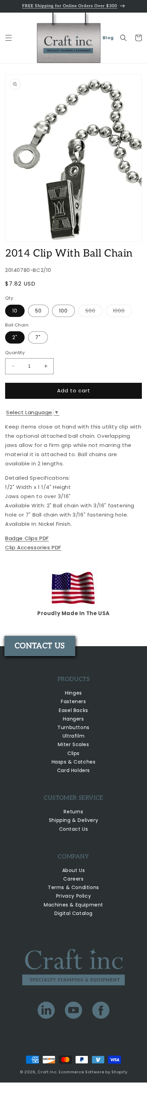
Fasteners (73, 701)
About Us (73, 870)
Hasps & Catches (74, 761)
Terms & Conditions (73, 887)
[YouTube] (73, 1011)
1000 (122, 312)
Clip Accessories (33, 547)
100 (63, 310)
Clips (73, 753)
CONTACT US (40, 645)
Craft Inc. (47, 1072)
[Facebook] (100, 1011)
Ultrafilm (73, 735)
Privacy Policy (73, 895)
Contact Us (73, 829)
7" (38, 337)
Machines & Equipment (73, 904)
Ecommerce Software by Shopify (93, 1072)
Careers (73, 878)
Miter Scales (73, 744)
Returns (73, 811)
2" (14, 337)
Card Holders (73, 770)
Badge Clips (27, 538)
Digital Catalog (73, 913)
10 (14, 310)
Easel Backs (73, 710)
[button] (8, 37)
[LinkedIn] (46, 1011)
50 (38, 310)
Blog (108, 38)
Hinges (73, 692)
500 (94, 312)
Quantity (15, 352)
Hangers (73, 718)
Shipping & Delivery (73, 820)
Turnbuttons (73, 727)
